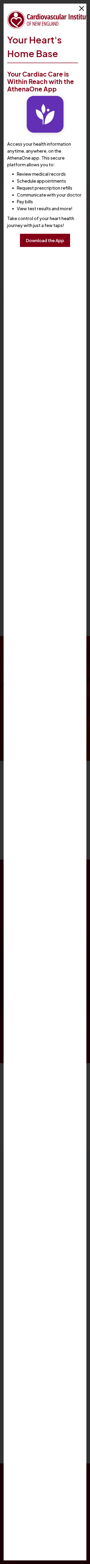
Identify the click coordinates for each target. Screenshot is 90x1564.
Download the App (45, 240)
